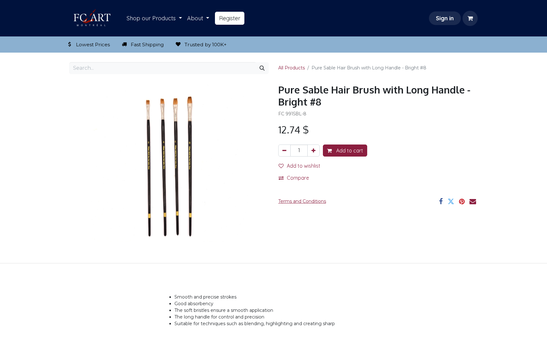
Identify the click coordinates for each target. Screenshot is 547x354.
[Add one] (313, 151)
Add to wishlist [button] (303, 166)
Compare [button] (298, 178)
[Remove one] (284, 151)
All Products (291, 68)
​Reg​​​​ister (229, 18)
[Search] (262, 68)
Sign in (445, 18)
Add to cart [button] (349, 150)
